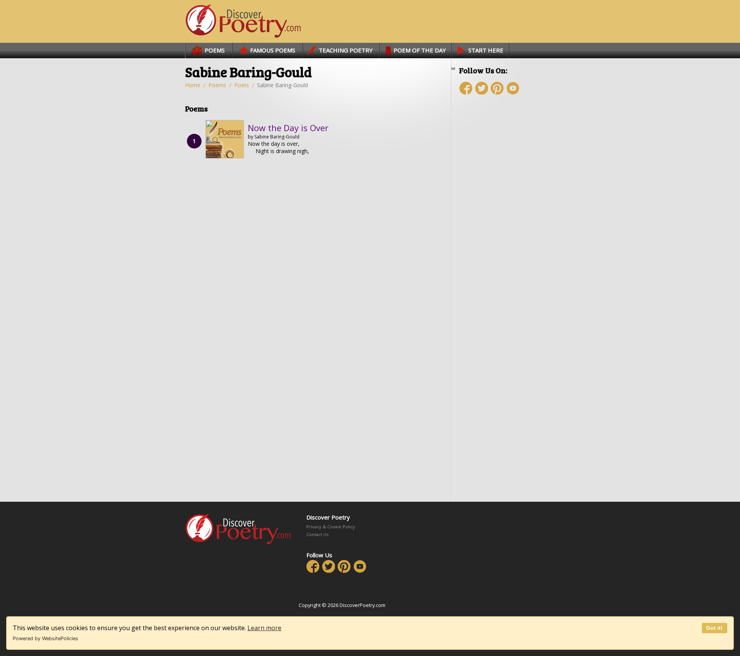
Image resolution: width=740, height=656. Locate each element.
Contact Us (317, 534)
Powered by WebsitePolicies (45, 638)
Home (192, 85)
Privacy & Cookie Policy (330, 527)
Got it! (714, 628)
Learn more (264, 628)
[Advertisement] (505, 238)
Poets (241, 85)
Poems (217, 85)
